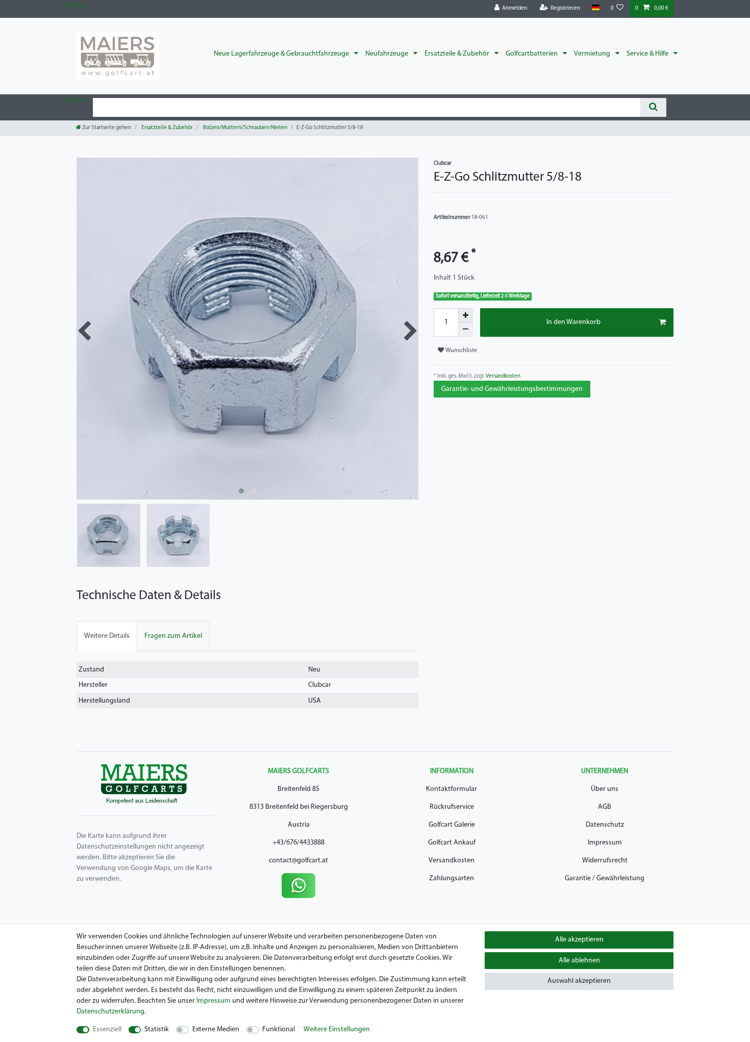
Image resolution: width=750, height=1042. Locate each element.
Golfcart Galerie (452, 825)
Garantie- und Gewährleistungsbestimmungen (512, 389)
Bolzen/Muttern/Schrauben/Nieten (244, 128)
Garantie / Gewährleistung (604, 878)
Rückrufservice (452, 807)
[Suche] (653, 107)
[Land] (595, 8)
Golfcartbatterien (532, 54)
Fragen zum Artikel (173, 636)
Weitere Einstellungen (337, 1029)
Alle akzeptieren (579, 940)
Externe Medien (215, 1029)
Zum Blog (74, 6)
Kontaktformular (451, 789)
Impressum (605, 843)
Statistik (156, 1029)
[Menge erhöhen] (465, 315)
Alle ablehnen (579, 960)
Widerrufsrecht (605, 860)
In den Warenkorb (573, 322)
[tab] (107, 636)
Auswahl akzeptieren (579, 981)
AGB (604, 807)
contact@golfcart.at (298, 860)
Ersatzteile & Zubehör (457, 54)
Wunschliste (460, 351)
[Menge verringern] (465, 329)
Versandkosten (502, 376)
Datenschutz (605, 825)
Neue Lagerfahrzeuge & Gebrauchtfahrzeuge (282, 54)
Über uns (604, 789)
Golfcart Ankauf (452, 843)
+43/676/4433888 (298, 843)
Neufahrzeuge (387, 54)
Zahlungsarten (451, 878)
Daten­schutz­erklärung (110, 1011)
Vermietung (593, 54)
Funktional (278, 1029)
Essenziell (107, 1029)
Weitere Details (107, 636)
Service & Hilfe (648, 54)
